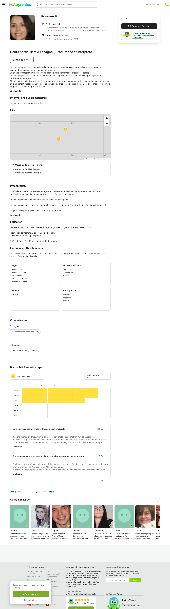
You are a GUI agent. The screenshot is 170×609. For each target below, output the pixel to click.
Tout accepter (31, 594)
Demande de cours (33, 576)
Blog (47, 571)
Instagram (35, 604)
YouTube (54, 604)
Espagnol (16, 345)
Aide (28, 579)
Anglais (15, 326)
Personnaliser (30, 600)
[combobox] (66, 5)
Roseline (47, 16)
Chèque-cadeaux (52, 587)
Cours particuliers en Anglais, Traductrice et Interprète (39, 429)
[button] (126, 19)
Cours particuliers (17, 491)
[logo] (21, 4)
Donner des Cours (153, 4)
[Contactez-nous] (167, 4)
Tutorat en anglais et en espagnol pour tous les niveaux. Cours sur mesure (48, 456)
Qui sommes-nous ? (53, 574)
